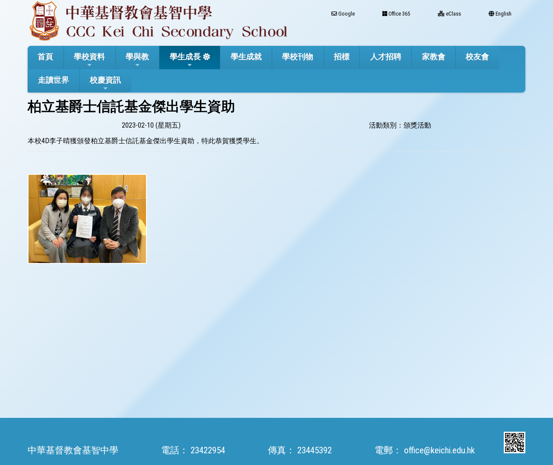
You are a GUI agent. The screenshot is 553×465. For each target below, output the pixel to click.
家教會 (433, 56)
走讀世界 (53, 79)
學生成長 (185, 56)
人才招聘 (385, 56)
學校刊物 (297, 56)
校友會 (477, 56)
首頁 (45, 56)
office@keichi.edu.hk (439, 450)
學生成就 (246, 56)
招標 (342, 56)
